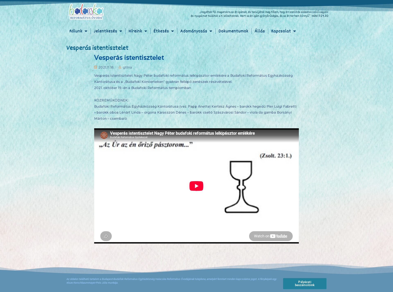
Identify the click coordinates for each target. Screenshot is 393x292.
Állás (260, 31)
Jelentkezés (105, 31)
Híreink (135, 31)
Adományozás (193, 31)
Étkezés (161, 31)
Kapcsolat (281, 31)
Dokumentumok (233, 31)
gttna (127, 67)
